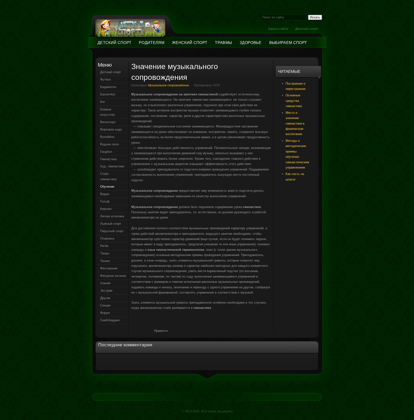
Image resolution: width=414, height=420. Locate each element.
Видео (104, 194)
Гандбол (106, 151)
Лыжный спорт (110, 223)
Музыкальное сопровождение (168, 85)
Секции (105, 305)
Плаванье (107, 238)
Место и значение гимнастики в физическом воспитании (295, 123)
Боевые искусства (107, 112)
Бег (102, 102)
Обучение (107, 186)
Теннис (105, 261)
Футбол (105, 79)
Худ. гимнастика (112, 166)
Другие (105, 298)
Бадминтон (108, 87)
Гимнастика (108, 159)
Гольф (104, 201)
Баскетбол (107, 94)
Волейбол (107, 137)
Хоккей (105, 283)
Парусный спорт (112, 231)
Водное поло (109, 144)
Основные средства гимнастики (294, 100)
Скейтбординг (110, 320)
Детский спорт (306, 29)
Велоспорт (108, 122)
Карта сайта (278, 29)
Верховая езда (111, 129)
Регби (104, 246)
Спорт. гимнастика (108, 176)
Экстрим (106, 290)
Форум (105, 313)
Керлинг (106, 209)
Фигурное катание (113, 276)
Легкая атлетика (112, 216)
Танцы (104, 253)
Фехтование (108, 268)
